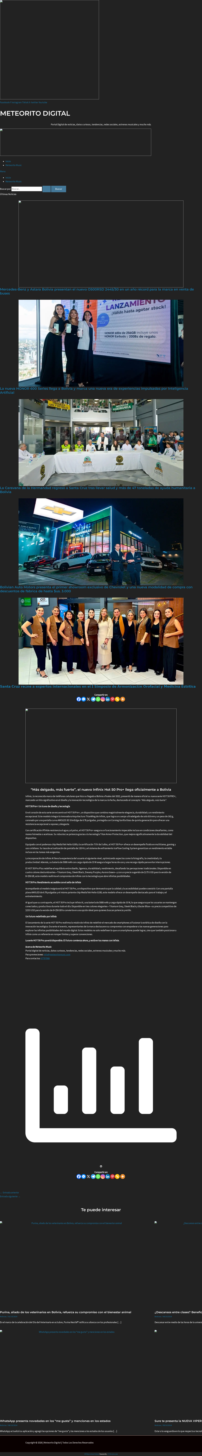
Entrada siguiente (10, 1196)
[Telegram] (93, 699)
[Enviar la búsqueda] (46, 189)
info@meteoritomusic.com (57, 954)
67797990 (45, 958)
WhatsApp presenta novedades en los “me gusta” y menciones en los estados (55, 1421)
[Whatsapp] (98, 699)
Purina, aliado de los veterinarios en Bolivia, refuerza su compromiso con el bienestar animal (65, 1312)
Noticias (3, 1316)
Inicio (8, 161)
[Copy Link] (117, 699)
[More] (123, 699)
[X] (88, 699)
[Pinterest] (112, 699)
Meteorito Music (13, 165)
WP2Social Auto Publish (91, 1454)
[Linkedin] (107, 699)
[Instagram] (102, 699)
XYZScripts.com (113, 1454)
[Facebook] (78, 699)
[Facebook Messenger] (83, 699)
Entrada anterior (9, 1192)
